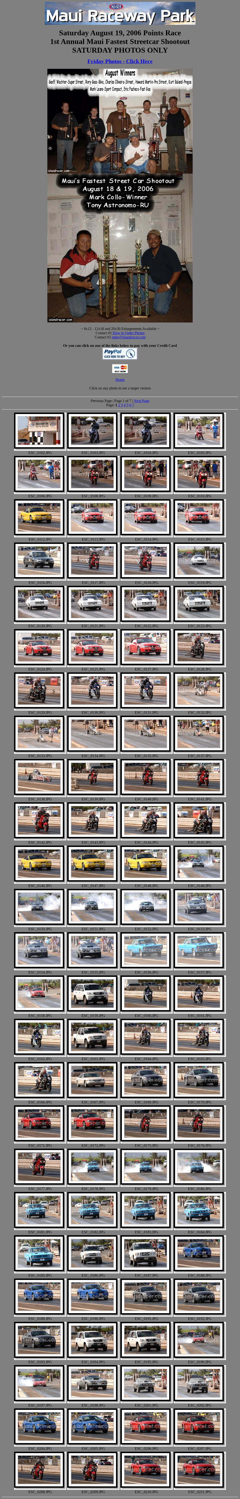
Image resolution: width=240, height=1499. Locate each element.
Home (120, 380)
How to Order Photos (128, 333)
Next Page (141, 401)
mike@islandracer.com (129, 337)
